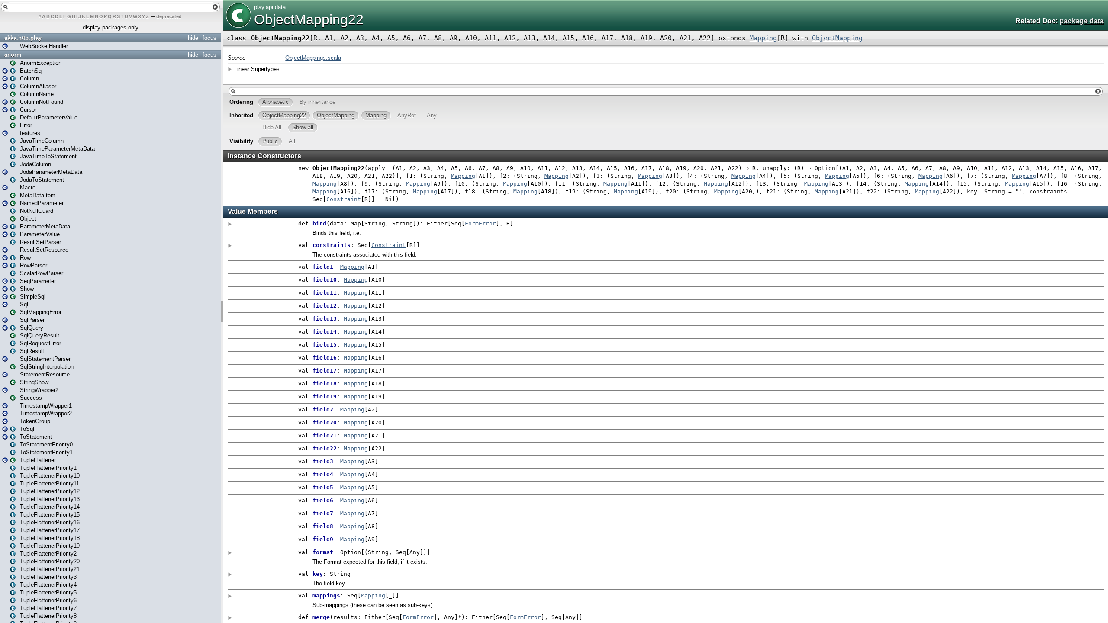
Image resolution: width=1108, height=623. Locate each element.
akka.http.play (23, 38)
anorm (13, 54)
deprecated (169, 16)
